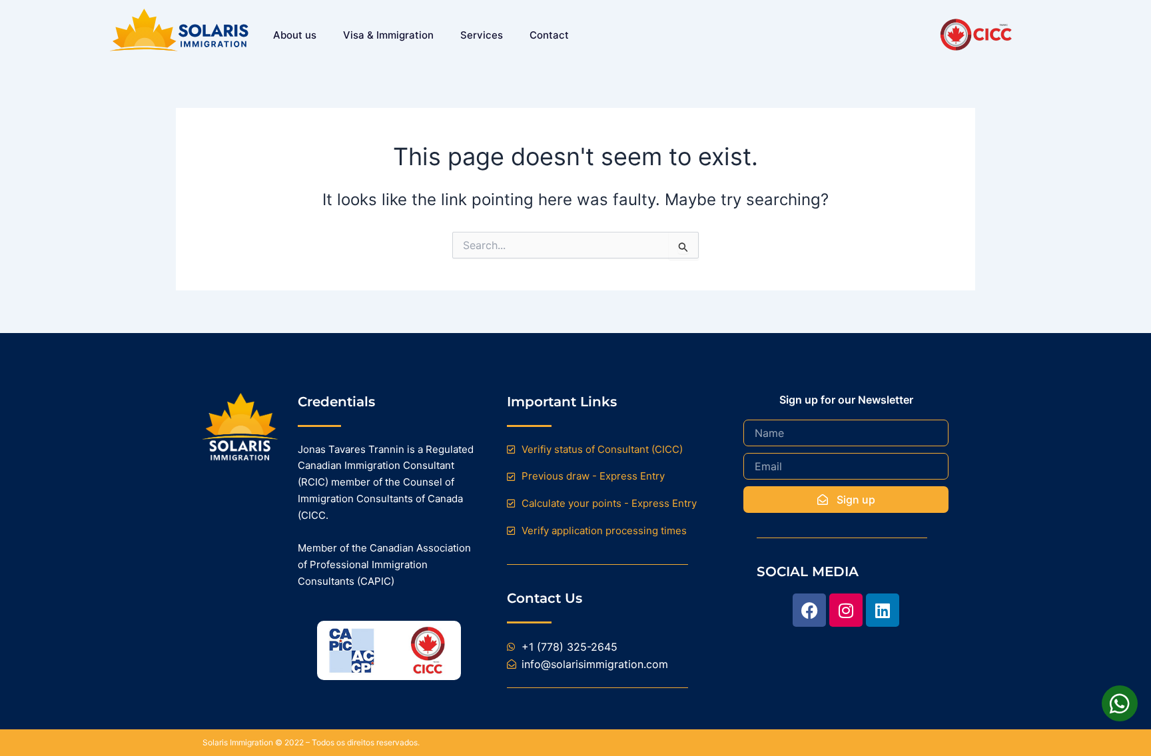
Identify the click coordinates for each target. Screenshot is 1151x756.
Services (481, 35)
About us (294, 35)
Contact (549, 35)
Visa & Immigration (388, 35)
